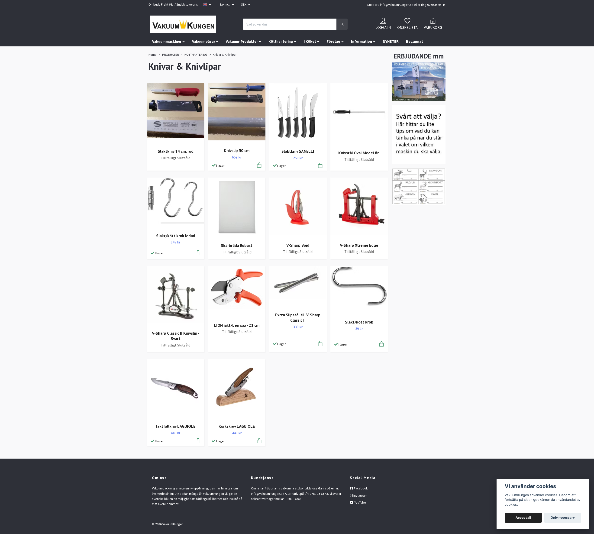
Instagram (360, 509)
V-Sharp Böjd (297, 258)
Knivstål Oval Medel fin (359, 166)
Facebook (360, 502)
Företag (333, 55)
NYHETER (391, 55)
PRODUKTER (170, 68)
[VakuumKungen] (208, 31)
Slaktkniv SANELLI (297, 165)
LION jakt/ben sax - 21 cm (236, 338)
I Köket (310, 55)
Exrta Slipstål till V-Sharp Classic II (297, 331)
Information (361, 55)
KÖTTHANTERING (195, 68)
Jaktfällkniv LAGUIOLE (175, 440)
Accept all (523, 517)
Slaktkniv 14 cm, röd (176, 165)
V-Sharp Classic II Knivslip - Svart (175, 349)
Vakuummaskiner (166, 55)
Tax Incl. (225, 4)
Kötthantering (280, 55)
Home (152, 68)
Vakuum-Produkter (242, 55)
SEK (244, 4)
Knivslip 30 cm (236, 164)
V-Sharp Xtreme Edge (359, 258)
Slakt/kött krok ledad (175, 249)
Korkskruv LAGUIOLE (237, 440)
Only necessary (563, 517)
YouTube (360, 516)
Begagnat (414, 55)
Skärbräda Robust (236, 259)
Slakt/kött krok (359, 335)
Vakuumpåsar (203, 55)
